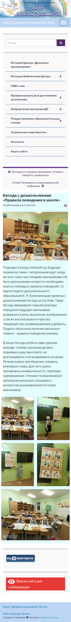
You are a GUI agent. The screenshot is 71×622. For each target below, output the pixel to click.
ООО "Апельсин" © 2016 (16, 613)
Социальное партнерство (29, 132)
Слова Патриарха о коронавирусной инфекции (35, 184)
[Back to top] (62, 613)
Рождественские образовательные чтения (36, 120)
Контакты (17, 141)
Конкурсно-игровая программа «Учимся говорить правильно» (37, 173)
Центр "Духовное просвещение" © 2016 (25, 606)
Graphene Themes (49, 617)
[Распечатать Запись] (65, 205)
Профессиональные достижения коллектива (36, 97)
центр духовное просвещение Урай (28, 22)
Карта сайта (19, 151)
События (30, 205)
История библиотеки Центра (36, 76)
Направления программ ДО (36, 109)
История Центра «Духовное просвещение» (30, 64)
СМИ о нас (18, 85)
